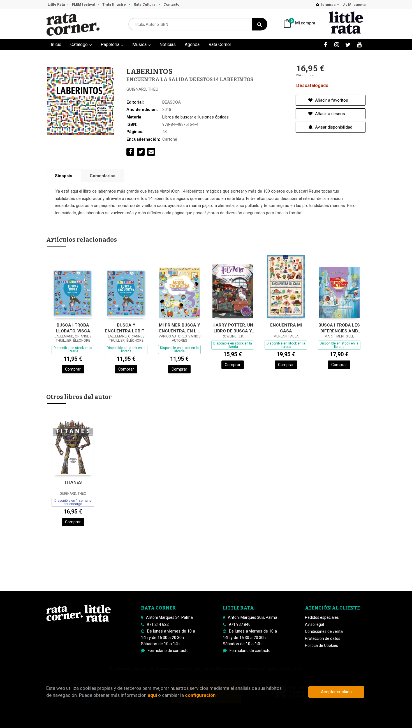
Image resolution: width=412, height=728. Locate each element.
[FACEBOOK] (325, 44)
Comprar (73, 369)
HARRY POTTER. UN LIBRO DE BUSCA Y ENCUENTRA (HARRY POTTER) (232, 328)
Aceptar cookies (336, 691)
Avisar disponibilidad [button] (333, 127)
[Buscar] (259, 24)
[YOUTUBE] (359, 44)
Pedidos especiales (322, 617)
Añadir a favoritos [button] (331, 100)
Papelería (111, 44)
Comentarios (102, 175)
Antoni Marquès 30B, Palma (252, 617)
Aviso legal (314, 624)
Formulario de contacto (168, 650)
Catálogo (79, 44)
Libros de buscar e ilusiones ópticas (195, 117)
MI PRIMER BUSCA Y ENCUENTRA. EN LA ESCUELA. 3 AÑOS (179, 328)
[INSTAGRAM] (336, 44)
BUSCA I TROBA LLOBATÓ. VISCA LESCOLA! (73, 328)
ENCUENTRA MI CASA (286, 328)
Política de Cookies (321, 645)
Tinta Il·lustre (114, 4)
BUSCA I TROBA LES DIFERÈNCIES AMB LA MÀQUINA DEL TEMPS (339, 328)
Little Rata (56, 4)
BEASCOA (171, 102)
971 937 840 (240, 624)
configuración (200, 695)
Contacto (171, 4)
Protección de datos (322, 638)
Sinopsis (63, 175)
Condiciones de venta (324, 631)
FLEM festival (83, 4)
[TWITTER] (348, 44)
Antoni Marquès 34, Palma (169, 617)
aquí (152, 695)
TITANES (73, 482)
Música (140, 44)
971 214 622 (158, 624)
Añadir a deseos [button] (329, 113)
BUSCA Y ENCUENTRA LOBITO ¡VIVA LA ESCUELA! (126, 328)
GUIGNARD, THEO (142, 89)
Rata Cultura (145, 4)
